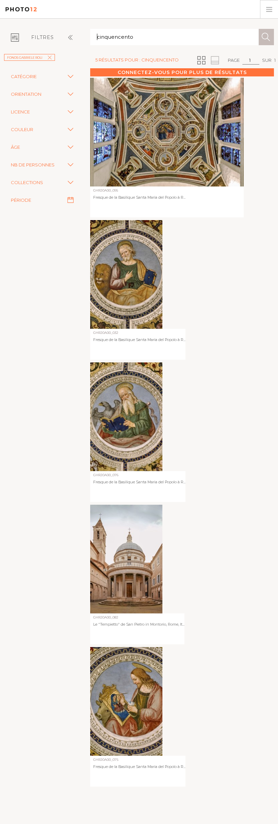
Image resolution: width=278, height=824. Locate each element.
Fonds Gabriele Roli (24, 57)
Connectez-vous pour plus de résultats (182, 72)
